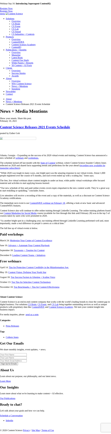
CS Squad (16, 31)
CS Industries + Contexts (23, 34)
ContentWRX (18, 42)
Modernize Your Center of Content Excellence (31, 240)
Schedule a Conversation (11, 415)
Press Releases (12, 326)
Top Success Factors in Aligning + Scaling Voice (33, 277)
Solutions (10, 18)
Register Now (6, 8)
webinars (19, 158)
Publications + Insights (16, 50)
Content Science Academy (24, 44)
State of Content (47, 163)
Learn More (5, 381)
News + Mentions (20, 86)
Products (10, 37)
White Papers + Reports (22, 63)
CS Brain (16, 24)
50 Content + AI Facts (22, 65)
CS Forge (16, 26)
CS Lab (15, 29)
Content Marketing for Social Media (20, 213)
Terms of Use (47, 430)
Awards (15, 76)
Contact (9, 94)
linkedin (9, 420)
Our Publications (7, 398)
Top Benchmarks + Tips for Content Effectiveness (36, 287)
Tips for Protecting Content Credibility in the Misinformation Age (39, 267)
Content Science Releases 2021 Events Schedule (35, 127)
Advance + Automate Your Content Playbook (29, 245)
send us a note (32, 314)
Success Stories (19, 73)
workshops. (33, 158)
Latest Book (17, 57)
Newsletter (11, 91)
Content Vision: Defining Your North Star (27, 272)
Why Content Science (22, 83)
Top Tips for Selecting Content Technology (31, 282)
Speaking (16, 89)
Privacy (26, 430)
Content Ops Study (20, 60)
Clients (9, 68)
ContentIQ (16, 47)
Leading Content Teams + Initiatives (28, 255)
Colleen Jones (12, 337)
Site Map (36, 430)
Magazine (16, 55)
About (9, 78)
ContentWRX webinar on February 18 (47, 203)
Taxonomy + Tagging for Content (29, 250)
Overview (16, 21)
